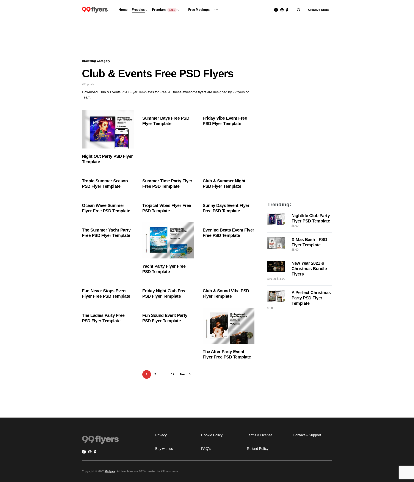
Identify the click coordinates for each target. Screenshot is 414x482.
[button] (299, 10)
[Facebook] (276, 10)
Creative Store (318, 9)
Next (183, 374)
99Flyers (110, 471)
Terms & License (259, 435)
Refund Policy (257, 449)
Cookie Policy (212, 435)
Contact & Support (307, 435)
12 (172, 374)
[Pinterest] (282, 10)
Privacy (161, 435)
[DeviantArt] (287, 10)
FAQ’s (206, 449)
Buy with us (164, 449)
